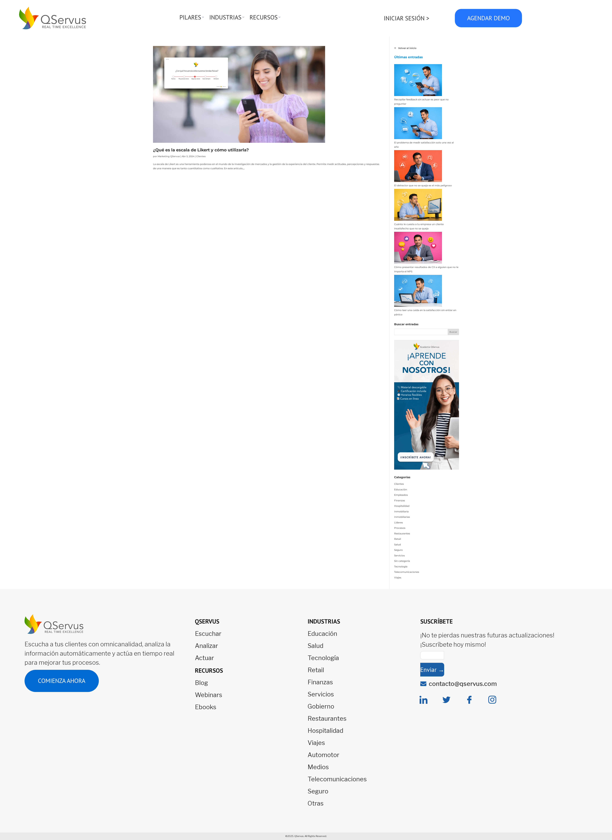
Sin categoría (402, 560)
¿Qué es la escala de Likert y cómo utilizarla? (201, 149)
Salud (397, 544)
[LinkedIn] (423, 700)
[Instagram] (492, 700)
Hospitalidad (401, 505)
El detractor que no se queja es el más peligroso (423, 185)
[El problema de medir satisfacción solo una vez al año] (418, 123)
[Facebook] (469, 700)
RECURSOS (264, 17)
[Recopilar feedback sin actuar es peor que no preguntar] (418, 80)
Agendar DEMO (488, 18)
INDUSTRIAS (225, 17)
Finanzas (399, 500)
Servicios (399, 555)
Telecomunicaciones (406, 571)
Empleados (401, 494)
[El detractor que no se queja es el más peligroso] (418, 166)
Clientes (201, 156)
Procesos (399, 527)
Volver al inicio (407, 48)
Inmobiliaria (401, 511)
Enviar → (432, 670)
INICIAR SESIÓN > (406, 18)
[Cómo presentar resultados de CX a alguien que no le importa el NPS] (418, 248)
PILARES (190, 17)
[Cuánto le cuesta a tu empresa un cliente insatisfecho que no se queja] (418, 205)
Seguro (398, 549)
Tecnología (400, 566)
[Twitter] (446, 700)
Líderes (398, 522)
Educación (400, 489)
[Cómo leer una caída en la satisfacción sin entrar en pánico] (418, 291)
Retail (397, 538)
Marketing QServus (169, 156)
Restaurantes (402, 533)
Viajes (397, 577)
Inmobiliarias (402, 516)
